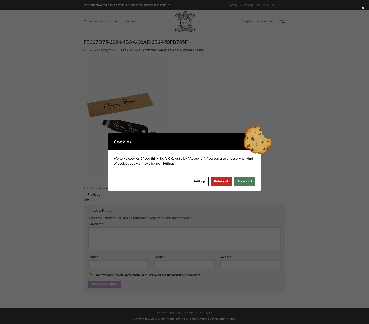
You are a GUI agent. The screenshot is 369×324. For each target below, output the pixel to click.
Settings (199, 181)
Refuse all (221, 181)
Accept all (244, 181)
